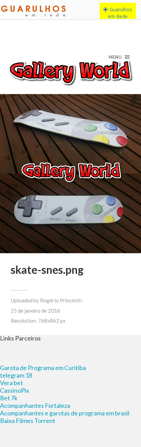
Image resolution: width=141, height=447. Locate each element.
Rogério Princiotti (61, 300)
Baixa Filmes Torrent (27, 420)
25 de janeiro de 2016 (35, 311)
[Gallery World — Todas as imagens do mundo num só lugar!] (70, 72)
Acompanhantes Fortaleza (35, 405)
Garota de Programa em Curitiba (43, 367)
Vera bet (11, 383)
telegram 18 (16, 375)
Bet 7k (8, 398)
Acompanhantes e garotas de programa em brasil (64, 413)
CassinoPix (14, 390)
